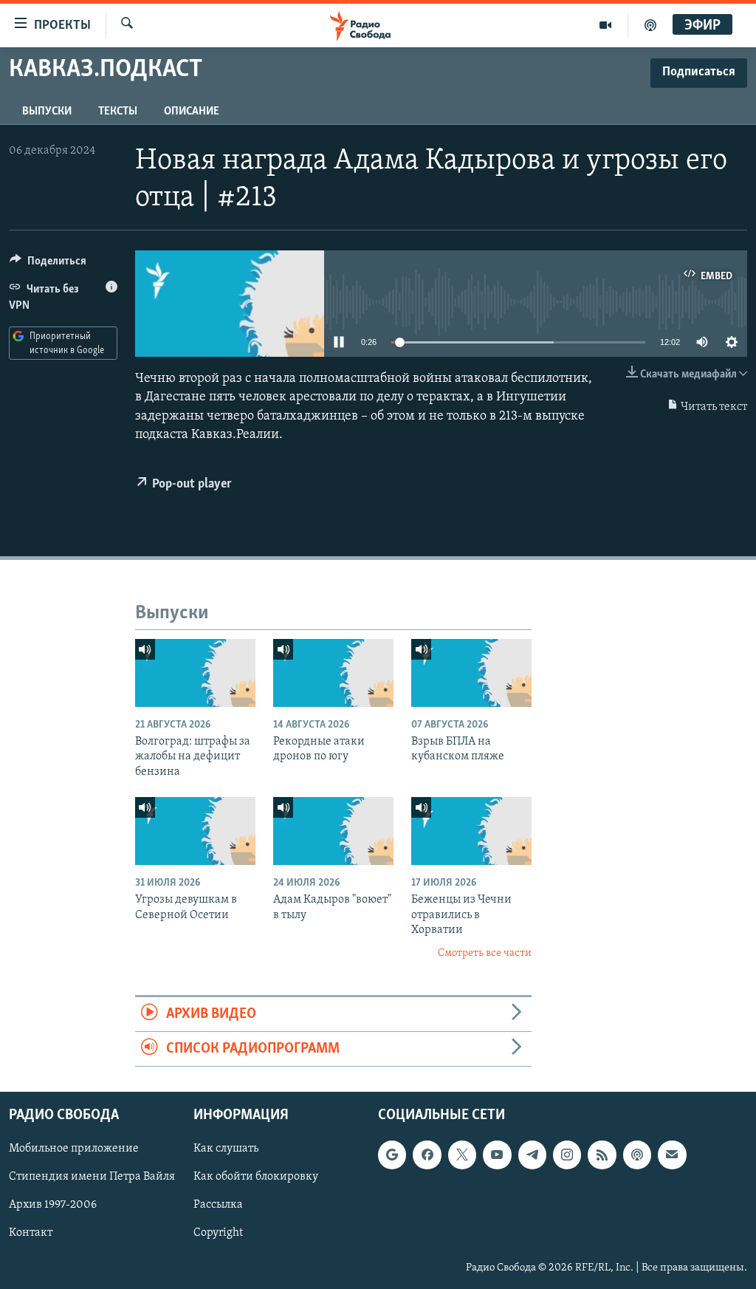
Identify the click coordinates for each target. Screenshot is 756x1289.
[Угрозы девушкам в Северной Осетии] (195, 831)
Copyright (218, 1234)
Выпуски (47, 111)
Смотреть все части (485, 953)
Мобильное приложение (74, 1149)
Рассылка (218, 1205)
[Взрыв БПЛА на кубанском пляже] (471, 673)
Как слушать (225, 1149)
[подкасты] (650, 25)
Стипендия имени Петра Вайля (92, 1177)
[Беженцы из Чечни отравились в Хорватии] (471, 831)
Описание (191, 111)
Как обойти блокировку (255, 1177)
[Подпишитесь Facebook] (427, 1155)
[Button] (48, 264)
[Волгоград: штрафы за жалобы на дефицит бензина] (195, 673)
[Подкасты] (637, 1155)
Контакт (30, 1234)
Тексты (117, 111)
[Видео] (605, 25)
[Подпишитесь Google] (392, 1155)
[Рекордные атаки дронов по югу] (333, 673)
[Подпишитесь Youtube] (497, 1155)
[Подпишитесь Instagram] (567, 1155)
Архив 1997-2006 (53, 1205)
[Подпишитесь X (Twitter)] (462, 1155)
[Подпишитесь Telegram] (532, 1155)
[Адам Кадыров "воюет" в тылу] (333, 831)
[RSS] (602, 1155)
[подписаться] (672, 1155)
